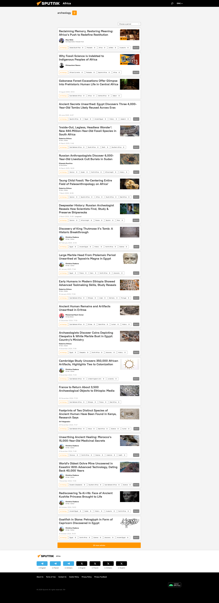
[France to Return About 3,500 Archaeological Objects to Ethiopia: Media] (129, 390)
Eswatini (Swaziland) (76, 485)
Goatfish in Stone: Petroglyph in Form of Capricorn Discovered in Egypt (86, 521)
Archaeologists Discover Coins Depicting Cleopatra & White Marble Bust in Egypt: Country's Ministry (86, 336)
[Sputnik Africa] (49, 6)
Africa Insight (109, 172)
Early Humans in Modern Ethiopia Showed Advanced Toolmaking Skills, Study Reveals (87, 283)
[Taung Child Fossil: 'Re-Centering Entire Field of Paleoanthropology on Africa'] (129, 184)
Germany (112, 298)
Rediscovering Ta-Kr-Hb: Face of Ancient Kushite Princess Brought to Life (86, 494)
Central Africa (102, 96)
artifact (111, 47)
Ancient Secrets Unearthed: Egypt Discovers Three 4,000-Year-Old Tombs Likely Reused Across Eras (98, 105)
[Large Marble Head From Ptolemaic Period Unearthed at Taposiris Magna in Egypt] (129, 258)
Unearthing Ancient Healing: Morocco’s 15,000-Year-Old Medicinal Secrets (85, 438)
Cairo (91, 273)
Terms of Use (51, 577)
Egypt (86, 119)
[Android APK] (174, 585)
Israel (101, 298)
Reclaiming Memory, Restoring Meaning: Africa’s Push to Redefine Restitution (86, 32)
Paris (118, 220)
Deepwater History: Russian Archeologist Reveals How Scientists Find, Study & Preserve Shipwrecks (86, 209)
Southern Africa (116, 147)
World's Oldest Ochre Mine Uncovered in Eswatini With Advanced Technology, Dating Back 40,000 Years (88, 467)
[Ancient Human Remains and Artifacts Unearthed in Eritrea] (129, 309)
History (112, 119)
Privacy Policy (87, 577)
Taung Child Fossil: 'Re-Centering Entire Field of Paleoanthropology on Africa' (85, 182)
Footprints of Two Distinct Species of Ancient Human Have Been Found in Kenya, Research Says (88, 414)
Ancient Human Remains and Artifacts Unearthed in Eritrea (84, 308)
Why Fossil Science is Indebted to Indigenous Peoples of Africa (81, 57)
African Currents (75, 72)
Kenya (90, 429)
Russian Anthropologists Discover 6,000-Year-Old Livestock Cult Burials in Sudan (86, 157)
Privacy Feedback (100, 577)
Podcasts (89, 47)
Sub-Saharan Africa (76, 96)
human (113, 324)
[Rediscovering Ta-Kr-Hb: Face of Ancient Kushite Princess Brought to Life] (129, 496)
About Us (40, 577)
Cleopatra (82, 352)
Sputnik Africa (102, 72)
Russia (97, 220)
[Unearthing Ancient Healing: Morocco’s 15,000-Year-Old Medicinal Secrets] (129, 440)
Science (121, 246)
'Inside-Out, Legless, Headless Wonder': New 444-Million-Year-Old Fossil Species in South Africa (87, 131)
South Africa (92, 147)
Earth (103, 147)
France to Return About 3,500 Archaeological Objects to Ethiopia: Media (87, 388)
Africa (100, 47)
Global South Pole (75, 47)
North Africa (95, 172)
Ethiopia (90, 298)
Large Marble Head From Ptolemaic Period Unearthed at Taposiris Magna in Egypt (87, 256)
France (82, 273)
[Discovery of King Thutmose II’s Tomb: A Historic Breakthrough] (129, 232)
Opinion (72, 172)
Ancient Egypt (99, 119)
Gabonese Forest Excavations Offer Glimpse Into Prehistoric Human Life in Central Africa (88, 82)
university (111, 379)
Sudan (83, 172)
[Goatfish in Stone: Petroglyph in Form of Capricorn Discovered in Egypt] (129, 523)
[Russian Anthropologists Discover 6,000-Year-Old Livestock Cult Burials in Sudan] (129, 159)
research (123, 119)
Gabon (115, 96)
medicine (109, 455)
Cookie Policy (74, 577)
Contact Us (62, 577)
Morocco (72, 455)
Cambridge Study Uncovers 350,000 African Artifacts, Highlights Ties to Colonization (88, 362)
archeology (64, 12)
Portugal (123, 298)
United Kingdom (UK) (94, 379)
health (120, 455)
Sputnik (108, 220)
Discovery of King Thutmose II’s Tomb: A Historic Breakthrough (86, 230)
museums (123, 47)
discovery (117, 273)
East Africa (123, 197)
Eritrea (90, 324)
